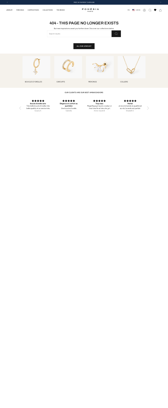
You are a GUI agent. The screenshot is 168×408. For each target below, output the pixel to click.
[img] (51, 100)
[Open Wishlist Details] (155, 10)
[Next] (161, 2)
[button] (9, 10)
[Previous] (7, 2)
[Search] (116, 33)
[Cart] (160, 10)
